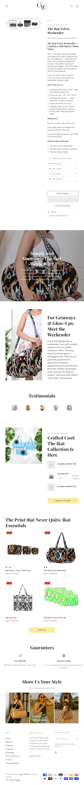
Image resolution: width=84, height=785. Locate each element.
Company (9, 749)
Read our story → (36, 756)
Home (49, 20)
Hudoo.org (45, 746)
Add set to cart (63, 500)
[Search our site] (71, 6)
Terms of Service (12, 756)
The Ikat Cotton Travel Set (55, 617)
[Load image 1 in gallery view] (13, 23)
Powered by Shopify (12, 780)
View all (42, 630)
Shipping (59, 38)
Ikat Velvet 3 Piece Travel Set (17, 570)
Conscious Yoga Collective (57, 25)
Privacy (8, 760)
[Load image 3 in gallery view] (27, 23)
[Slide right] (40, 23)
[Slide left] (6, 23)
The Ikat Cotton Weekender (61, 146)
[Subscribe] (77, 738)
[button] (63, 200)
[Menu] (7, 6)
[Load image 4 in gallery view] (34, 23)
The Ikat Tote (63, 473)
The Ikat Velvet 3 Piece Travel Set (63, 149)
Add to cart (63, 193)
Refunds (8, 742)
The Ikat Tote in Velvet (59, 152)
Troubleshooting (12, 763)
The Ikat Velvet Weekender (55, 570)
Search (8, 738)
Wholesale (9, 752)
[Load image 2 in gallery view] (20, 23)
